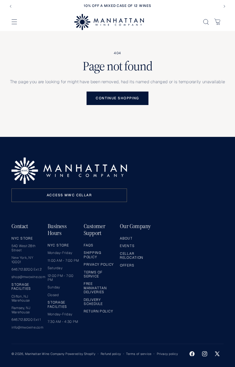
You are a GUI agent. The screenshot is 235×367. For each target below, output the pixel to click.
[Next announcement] (224, 6)
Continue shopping (117, 98)
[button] (14, 21)
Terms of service (138, 354)
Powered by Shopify (80, 354)
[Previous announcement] (10, 6)
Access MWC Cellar (69, 195)
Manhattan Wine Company (44, 354)
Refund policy (111, 354)
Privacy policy (167, 354)
